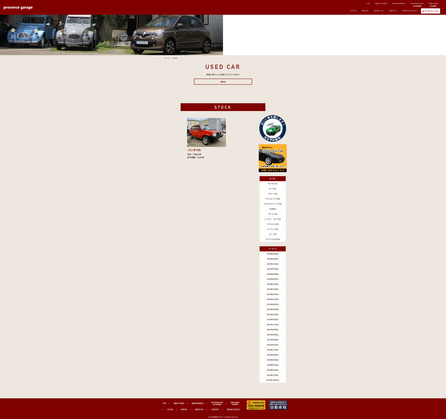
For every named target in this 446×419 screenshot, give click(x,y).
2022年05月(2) (273, 304)
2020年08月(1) (273, 355)
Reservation (417, 4)
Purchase (433, 4)
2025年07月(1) (273, 269)
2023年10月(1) (273, 289)
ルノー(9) (272, 234)
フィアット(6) (272, 229)
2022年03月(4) (273, 309)
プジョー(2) (272, 214)
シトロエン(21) (273, 224)
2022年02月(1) (273, 314)
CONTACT (393, 11)
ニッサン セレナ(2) (273, 219)
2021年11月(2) (273, 324)
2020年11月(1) (273, 350)
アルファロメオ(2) (272, 239)
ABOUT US (379, 11)
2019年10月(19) (272, 380)
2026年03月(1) (273, 259)
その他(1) (272, 209)
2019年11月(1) (273, 375)
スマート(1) (272, 193)
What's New (381, 3)
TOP (368, 3)
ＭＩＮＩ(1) (272, 183)
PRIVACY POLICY (410, 11)
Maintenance (399, 3)
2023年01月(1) (273, 294)
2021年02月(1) (273, 339)
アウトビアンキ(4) (273, 199)
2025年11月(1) (273, 264)
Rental (365, 11)
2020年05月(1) (273, 365)
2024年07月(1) (273, 284)
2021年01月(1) (273, 345)
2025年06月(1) (273, 274)
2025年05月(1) (273, 279)
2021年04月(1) (273, 334)
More (223, 81)
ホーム (167, 58)
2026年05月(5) (273, 254)
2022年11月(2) (273, 299)
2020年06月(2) (273, 360)
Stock (353, 11)
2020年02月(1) (273, 370)
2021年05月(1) (273, 329)
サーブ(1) (272, 188)
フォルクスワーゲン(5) (273, 204)
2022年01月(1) (273, 319)
